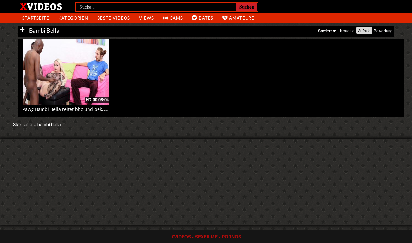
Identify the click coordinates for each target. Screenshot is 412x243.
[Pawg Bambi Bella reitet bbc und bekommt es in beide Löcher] (66, 72)
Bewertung (383, 30)
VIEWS (146, 18)
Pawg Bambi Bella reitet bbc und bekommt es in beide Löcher (89, 109)
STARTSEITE (35, 18)
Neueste (347, 30)
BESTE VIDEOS (113, 18)
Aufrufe (364, 30)
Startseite (22, 124)
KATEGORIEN (73, 18)
